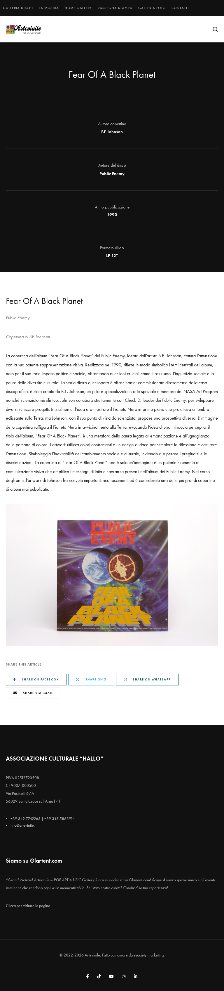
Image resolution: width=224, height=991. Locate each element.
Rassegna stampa (115, 8)
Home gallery (78, 8)
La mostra (49, 8)
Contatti (180, 8)
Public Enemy (112, 173)
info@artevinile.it (23, 825)
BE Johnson (112, 132)
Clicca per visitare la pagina (28, 905)
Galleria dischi (18, 8)
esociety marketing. (149, 955)
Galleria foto (152, 8)
